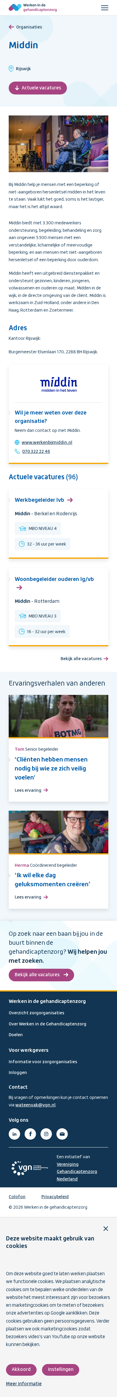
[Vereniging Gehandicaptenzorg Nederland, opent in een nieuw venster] (30, 1168)
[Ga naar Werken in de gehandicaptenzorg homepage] (33, 8)
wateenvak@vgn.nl (35, 1105)
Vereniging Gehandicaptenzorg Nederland (77, 1171)
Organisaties (29, 27)
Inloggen (18, 1073)
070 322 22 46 (36, 452)
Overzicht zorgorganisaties (36, 1013)
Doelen (16, 1035)
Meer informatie (24, 1384)
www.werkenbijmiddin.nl (47, 443)
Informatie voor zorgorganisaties (43, 1062)
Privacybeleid (55, 1197)
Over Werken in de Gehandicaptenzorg (47, 1024)
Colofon (17, 1197)
